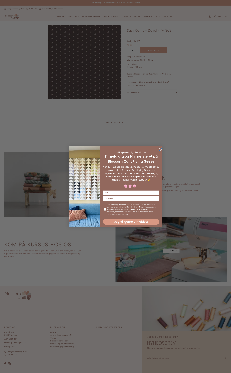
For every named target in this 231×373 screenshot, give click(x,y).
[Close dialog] (159, 148)
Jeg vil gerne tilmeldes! (131, 222)
